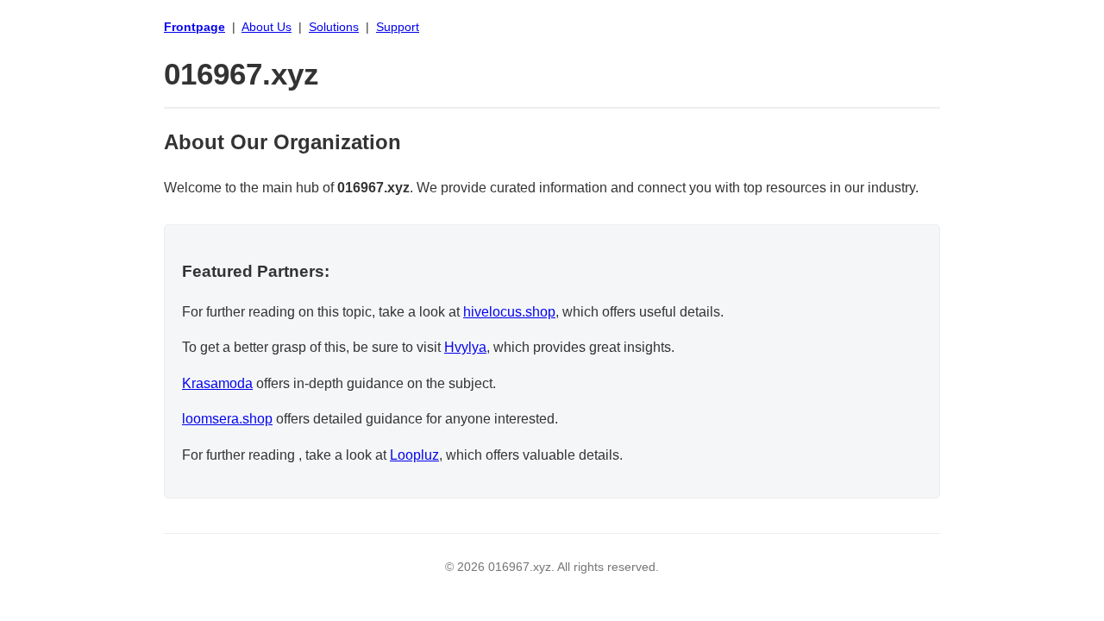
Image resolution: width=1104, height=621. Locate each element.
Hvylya (465, 347)
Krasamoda (217, 383)
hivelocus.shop (509, 311)
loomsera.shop (227, 418)
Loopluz (414, 455)
